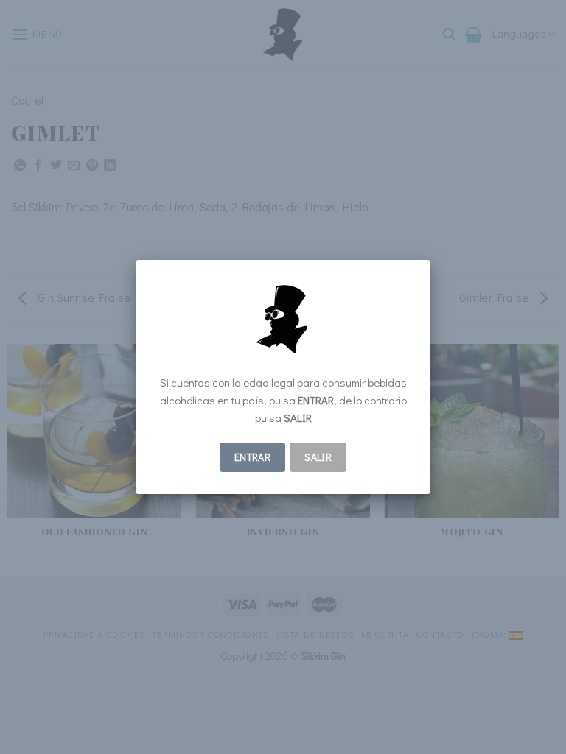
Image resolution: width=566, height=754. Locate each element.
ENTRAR (252, 457)
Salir (318, 457)
